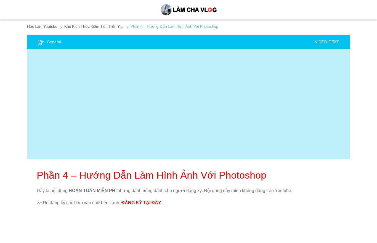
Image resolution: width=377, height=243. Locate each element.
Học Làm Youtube (42, 26)
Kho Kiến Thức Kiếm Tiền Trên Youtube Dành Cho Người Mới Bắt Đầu (94, 26)
